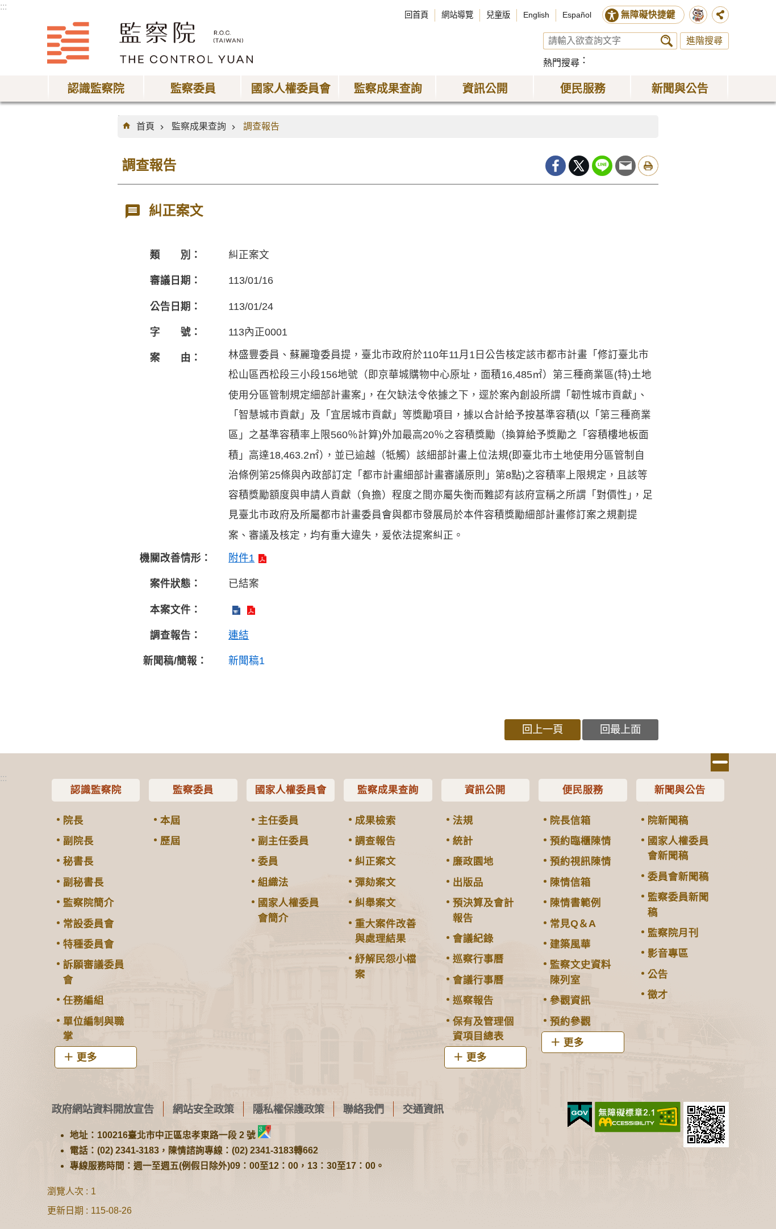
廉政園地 (473, 861)
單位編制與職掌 (93, 1029)
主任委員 (278, 820)
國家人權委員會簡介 (288, 910)
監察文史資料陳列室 (580, 972)
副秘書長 (83, 882)
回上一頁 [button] (542, 729)
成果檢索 (375, 820)
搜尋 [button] (666, 40)
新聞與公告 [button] (680, 88)
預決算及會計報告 (483, 910)
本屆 (170, 820)
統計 (463, 840)
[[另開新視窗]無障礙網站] (638, 1117)
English (536, 14)
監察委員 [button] (193, 88)
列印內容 (648, 166)
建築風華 (570, 944)
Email (625, 166)
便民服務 (582, 789)
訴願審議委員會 (93, 972)
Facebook (555, 166)
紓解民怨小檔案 (385, 966)
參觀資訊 (570, 1000)
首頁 (145, 126)
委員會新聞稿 (678, 876)
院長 (73, 820)
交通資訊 (423, 1109)
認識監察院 (96, 789)
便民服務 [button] (583, 88)
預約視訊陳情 (580, 861)
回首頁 (416, 14)
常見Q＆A (573, 923)
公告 (658, 974)
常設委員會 (88, 923)
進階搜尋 (704, 40)
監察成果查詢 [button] (388, 88)
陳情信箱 (570, 882)
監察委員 (193, 789)
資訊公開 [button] (485, 88)
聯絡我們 (363, 1109)
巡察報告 (473, 1000)
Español (576, 14)
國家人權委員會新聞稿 (678, 848)
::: (3, 6)
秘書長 (78, 861)
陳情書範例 (575, 902)
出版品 (468, 882)
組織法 (273, 882)
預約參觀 (570, 1021)
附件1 (241, 558)
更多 (87, 1057)
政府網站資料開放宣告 (103, 1109)
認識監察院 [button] (96, 88)
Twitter (579, 166)
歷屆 (170, 840)
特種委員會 (88, 944)
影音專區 (668, 953)
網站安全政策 (203, 1109)
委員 (268, 861)
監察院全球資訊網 (150, 42)
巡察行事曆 (478, 958)
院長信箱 (570, 820)
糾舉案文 (375, 902)
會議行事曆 (478, 979)
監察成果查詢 (199, 126)
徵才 (658, 994)
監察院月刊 (673, 932)
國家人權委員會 (291, 789)
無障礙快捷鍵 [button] (648, 14)
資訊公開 (485, 789)
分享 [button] (720, 14)
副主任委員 (283, 840)
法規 (463, 820)
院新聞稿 (668, 820)
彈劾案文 (375, 882)
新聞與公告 (680, 789)
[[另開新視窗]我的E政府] (580, 1115)
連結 (238, 635)
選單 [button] (720, 762)
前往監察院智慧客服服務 (698, 15)
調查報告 (261, 126)
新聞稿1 (246, 660)
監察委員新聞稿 (678, 904)
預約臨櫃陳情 (580, 840)
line (602, 166)
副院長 (78, 840)
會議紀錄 (473, 938)
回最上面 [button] (620, 729)
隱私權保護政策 (288, 1109)
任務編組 (83, 1000)
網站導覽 (457, 14)
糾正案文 (375, 861)
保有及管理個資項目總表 (483, 1029)
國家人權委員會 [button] (291, 88)
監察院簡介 (88, 902)
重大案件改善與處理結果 (385, 931)
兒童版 (498, 14)
